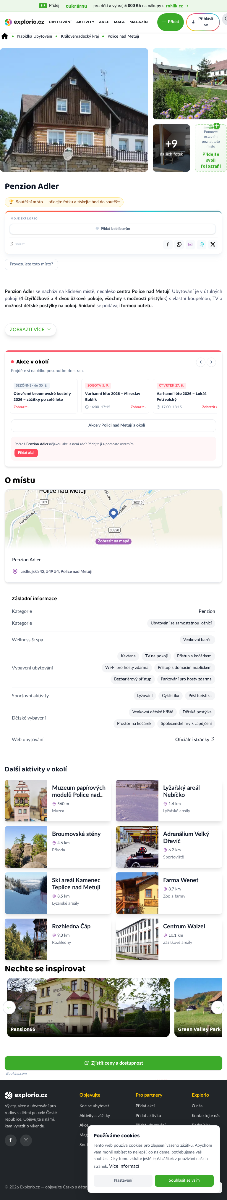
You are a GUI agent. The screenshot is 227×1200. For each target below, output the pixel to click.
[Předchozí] (200, 362)
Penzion (207, 611)
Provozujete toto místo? (31, 264)
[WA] (179, 244)
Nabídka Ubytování (34, 36)
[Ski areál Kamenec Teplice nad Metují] (26, 893)
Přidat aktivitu (148, 1116)
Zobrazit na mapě (113, 541)
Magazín (138, 22)
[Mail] (190, 244)
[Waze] (201, 244)
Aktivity (85, 22)
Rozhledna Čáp (71, 927)
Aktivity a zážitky (95, 1116)
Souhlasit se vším (184, 1180)
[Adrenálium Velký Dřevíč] (137, 847)
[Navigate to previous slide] (9, 1007)
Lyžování (145, 696)
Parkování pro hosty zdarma (186, 679)
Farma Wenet (180, 880)
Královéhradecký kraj (80, 36)
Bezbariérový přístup (132, 679)
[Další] (211, 362)
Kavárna (128, 656)
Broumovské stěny (76, 834)
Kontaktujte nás (206, 1116)
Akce (104, 22)
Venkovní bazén (197, 640)
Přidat (173, 22)
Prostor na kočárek (134, 724)
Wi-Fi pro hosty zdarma (126, 668)
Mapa (119, 22)
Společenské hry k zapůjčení (186, 724)
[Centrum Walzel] (137, 939)
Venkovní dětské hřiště (152, 712)
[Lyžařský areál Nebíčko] (137, 800)
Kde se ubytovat (94, 1106)
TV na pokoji (156, 656)
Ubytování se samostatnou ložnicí (181, 623)
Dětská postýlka (197, 712)
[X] (213, 244)
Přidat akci (26, 452)
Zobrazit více (27, 329)
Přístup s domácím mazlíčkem (185, 668)
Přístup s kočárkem (194, 656)
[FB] (168, 244)
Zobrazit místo (69, 863)
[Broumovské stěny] (26, 847)
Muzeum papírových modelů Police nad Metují (79, 795)
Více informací (124, 1166)
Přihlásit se (205, 22)
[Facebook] (11, 1140)
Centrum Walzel (184, 927)
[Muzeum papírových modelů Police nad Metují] (26, 800)
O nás (197, 1106)
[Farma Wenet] (137, 893)
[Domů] (4, 36)
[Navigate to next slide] (217, 1007)
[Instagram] (26, 1140)
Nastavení (123, 1180)
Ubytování (60, 22)
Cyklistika (170, 696)
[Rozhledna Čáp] (26, 939)
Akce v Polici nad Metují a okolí (116, 425)
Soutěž (86, 1145)
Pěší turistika (200, 696)
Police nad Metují (123, 36)
